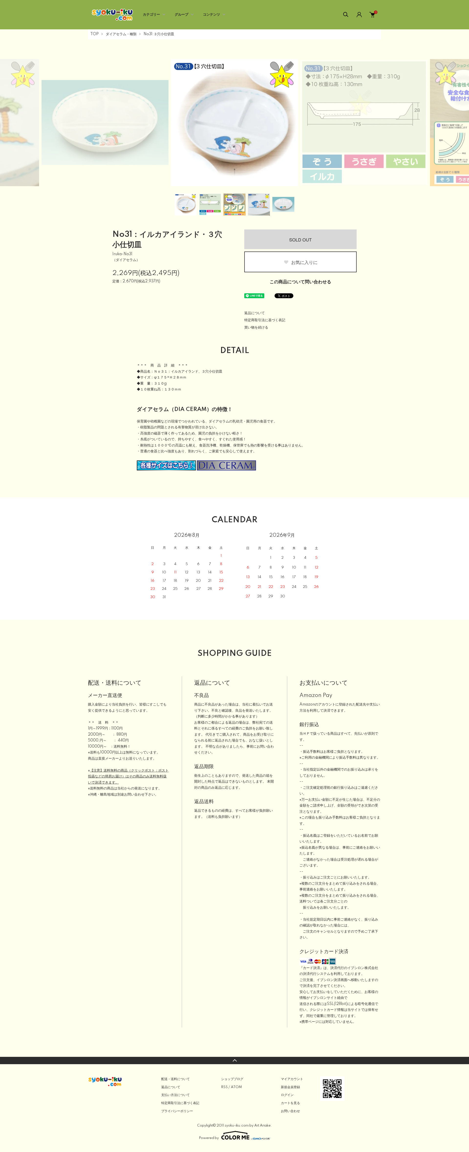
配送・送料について (175, 1079)
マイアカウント (292, 1079)
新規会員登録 (290, 1087)
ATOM (236, 1087)
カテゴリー (151, 15)
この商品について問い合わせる (300, 282)
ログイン (287, 1095)
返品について (254, 313)
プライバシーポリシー (177, 1111)
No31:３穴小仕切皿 (159, 34)
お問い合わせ (290, 1111)
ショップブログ (232, 1079)
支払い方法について (175, 1095)
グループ (181, 15)
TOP (94, 34)
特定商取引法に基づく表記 (264, 320)
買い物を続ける (256, 328)
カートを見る (290, 1103)
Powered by (209, 1138)
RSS (224, 1087)
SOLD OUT (300, 239)
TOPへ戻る (234, 1060)
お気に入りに (304, 262)
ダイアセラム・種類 (121, 34)
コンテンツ (211, 15)
